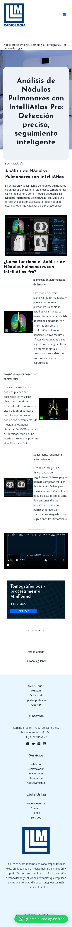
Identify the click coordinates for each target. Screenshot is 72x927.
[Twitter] (33, 744)
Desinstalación (36, 769)
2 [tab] (32, 630)
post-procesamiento (17, 44)
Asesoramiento (36, 782)
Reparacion (36, 778)
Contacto (36, 808)
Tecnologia (37, 44)
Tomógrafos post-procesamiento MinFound (27, 592)
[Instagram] (39, 744)
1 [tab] (28, 630)
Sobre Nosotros (36, 803)
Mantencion (36, 773)
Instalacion (36, 764)
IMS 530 (36, 690)
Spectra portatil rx (36, 700)
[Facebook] (28, 744)
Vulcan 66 (36, 704)
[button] (11, 606)
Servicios (36, 817)
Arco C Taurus (36, 686)
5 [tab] (43, 630)
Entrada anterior (36, 651)
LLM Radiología (14, 163)
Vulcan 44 (36, 695)
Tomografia (52, 44)
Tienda (36, 812)
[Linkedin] (44, 744)
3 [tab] (36, 630)
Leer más (23, 611)
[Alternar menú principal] (64, 14)
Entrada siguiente (36, 661)
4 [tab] (40, 630)
